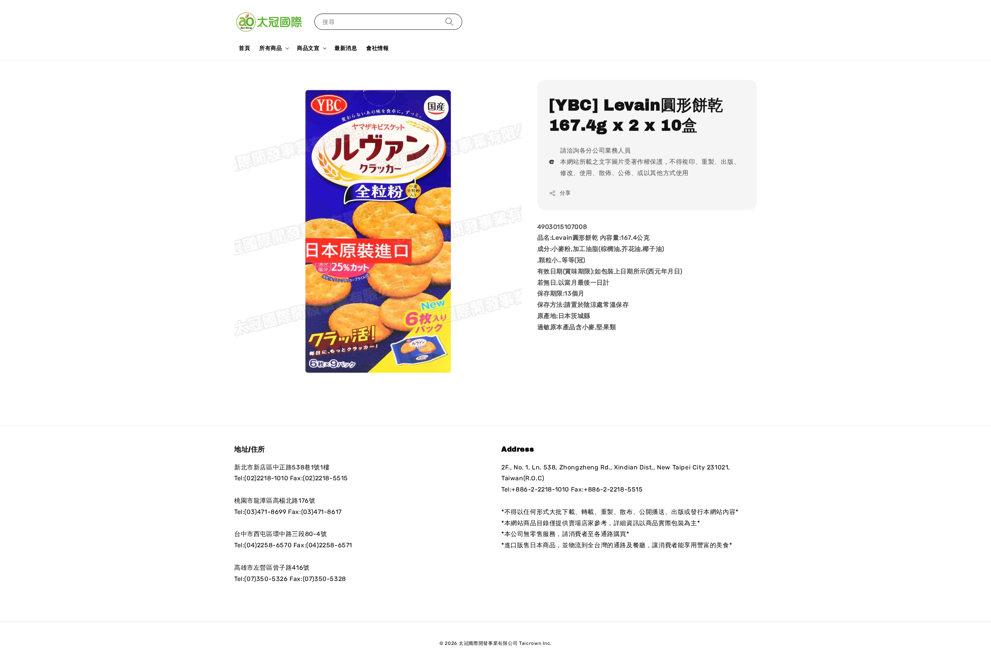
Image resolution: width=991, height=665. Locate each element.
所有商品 (270, 48)
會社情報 (377, 48)
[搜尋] (449, 21)
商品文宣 (308, 48)
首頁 (244, 48)
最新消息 (345, 48)
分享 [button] (565, 193)
